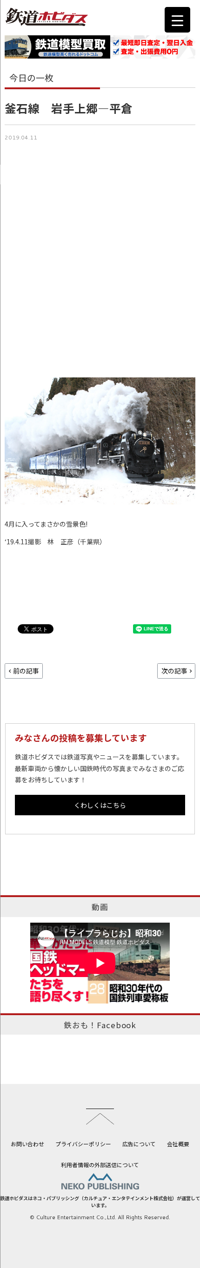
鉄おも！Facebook (100, 1024)
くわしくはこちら (100, 805)
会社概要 (178, 1144)
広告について (139, 1144)
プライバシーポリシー (83, 1144)
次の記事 (174, 670)
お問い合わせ (27, 1144)
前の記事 (26, 670)
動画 (100, 906)
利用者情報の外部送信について (100, 1165)
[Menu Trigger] (177, 20)
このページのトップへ (100, 1116)
